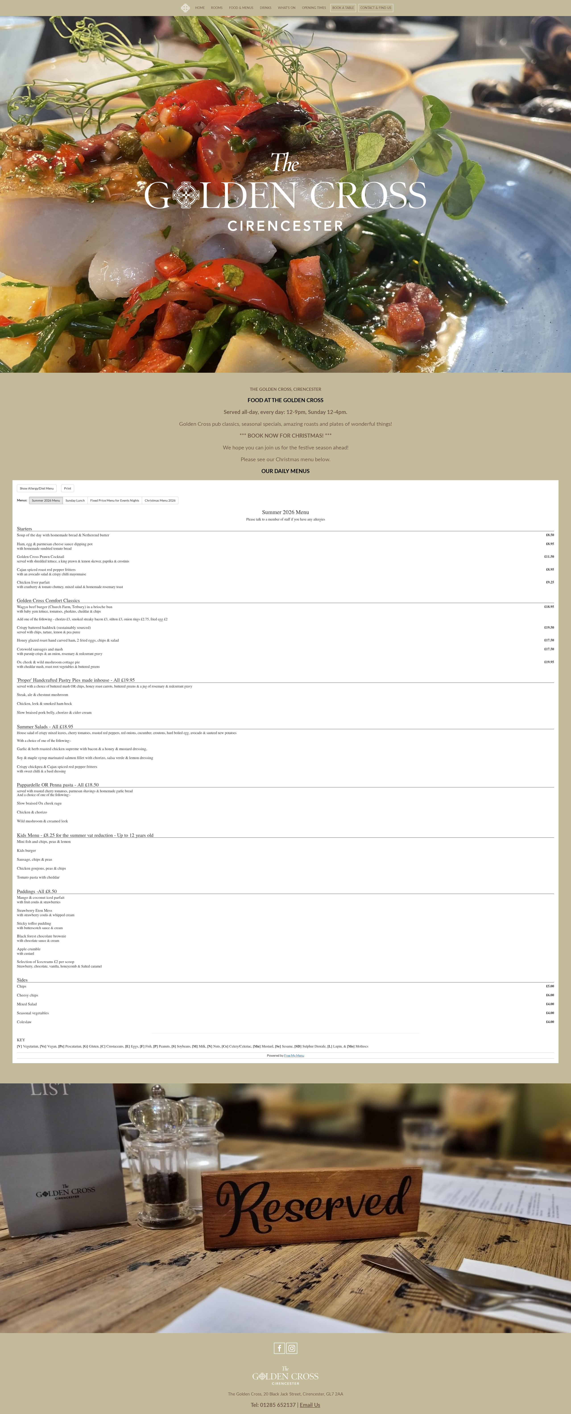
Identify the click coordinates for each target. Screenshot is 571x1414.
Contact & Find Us (375, 8)
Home (200, 8)
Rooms (217, 8)
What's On (287, 8)
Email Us (310, 1405)
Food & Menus (241, 8)
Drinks (265, 8)
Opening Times (314, 8)
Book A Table (343, 8)
